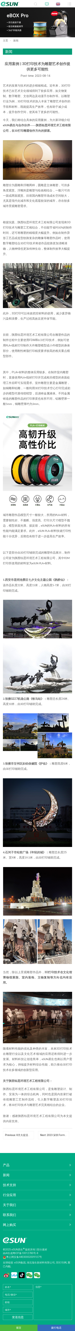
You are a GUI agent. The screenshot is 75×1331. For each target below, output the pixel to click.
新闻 (15, 40)
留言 (18, 1327)
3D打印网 (61, 1262)
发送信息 (18, 1317)
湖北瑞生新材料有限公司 (41, 1262)
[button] (34, 34)
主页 (5, 40)
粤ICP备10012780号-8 (25, 1253)
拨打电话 (56, 1327)
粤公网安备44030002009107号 (24, 1256)
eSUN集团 (20, 1262)
